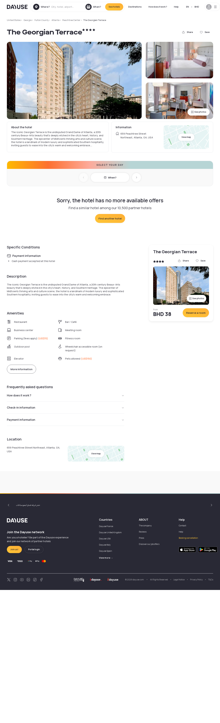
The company (145, 525)
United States (14, 20)
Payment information (21, 420)
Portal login (34, 549)
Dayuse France (106, 526)
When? (112, 177)
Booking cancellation (188, 537)
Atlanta (55, 20)
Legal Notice (179, 579)
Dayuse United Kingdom (110, 532)
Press (141, 537)
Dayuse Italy (105, 544)
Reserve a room (196, 313)
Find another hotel (110, 218)
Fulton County (42, 20)
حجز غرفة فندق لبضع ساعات (28, 505)
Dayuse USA (105, 538)
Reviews (142, 531)
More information (21, 369)
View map (186, 137)
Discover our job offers (149, 544)
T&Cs (210, 579)
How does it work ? (157, 6)
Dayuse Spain (105, 550)
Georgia (28, 20)
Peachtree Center (71, 20)
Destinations (135, 6)
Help (176, 6)
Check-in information (21, 407)
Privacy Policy (196, 579)
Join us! (14, 549)
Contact (182, 525)
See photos (200, 111)
